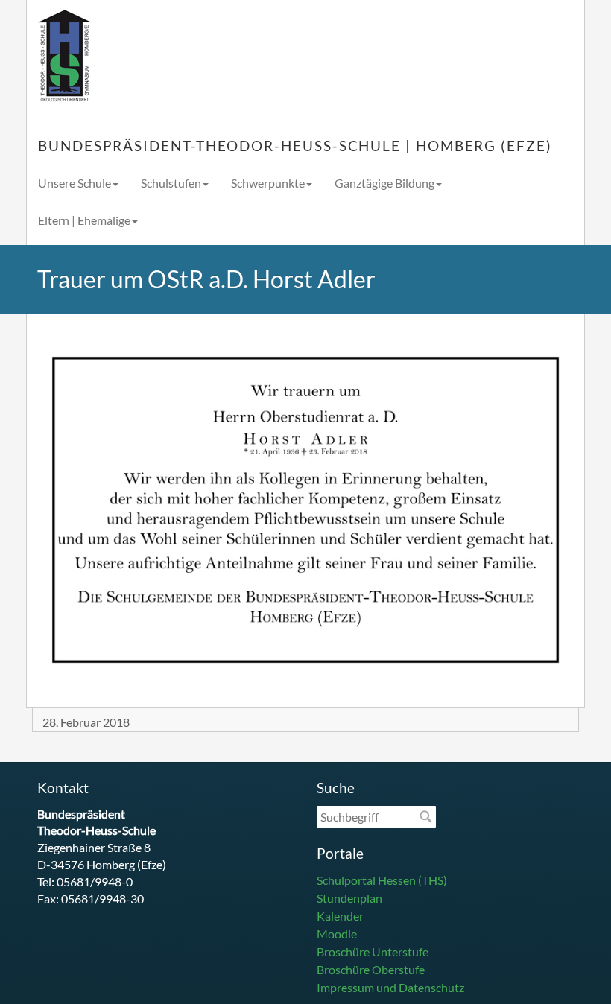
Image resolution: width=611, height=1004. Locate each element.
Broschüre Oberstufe (371, 969)
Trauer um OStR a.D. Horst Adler (206, 278)
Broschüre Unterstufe (372, 951)
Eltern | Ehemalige (84, 220)
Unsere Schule (74, 183)
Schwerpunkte (268, 183)
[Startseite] (64, 56)
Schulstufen (171, 183)
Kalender (340, 916)
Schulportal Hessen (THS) (382, 880)
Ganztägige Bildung (384, 183)
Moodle (337, 934)
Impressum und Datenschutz (390, 987)
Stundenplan (349, 898)
